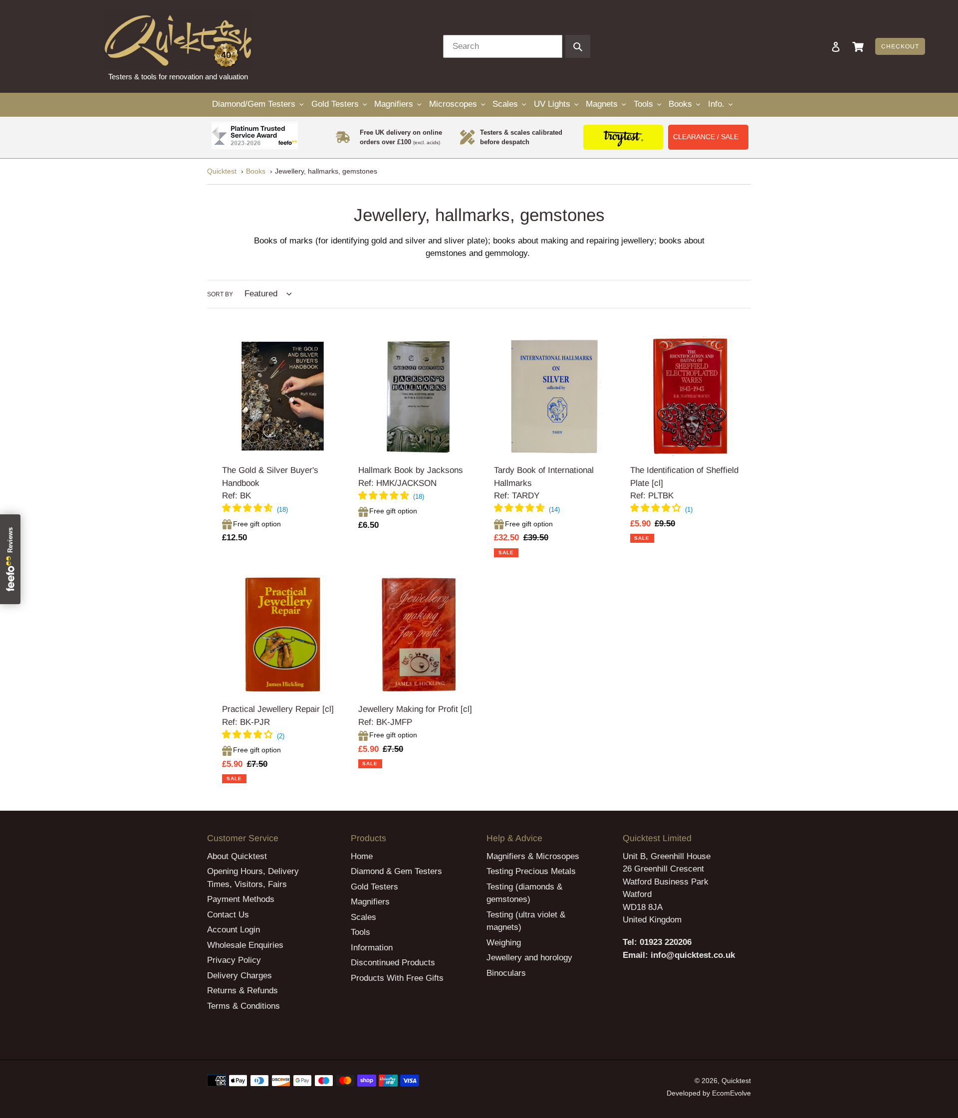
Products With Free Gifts (397, 978)
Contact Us (228, 914)
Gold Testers (374, 887)
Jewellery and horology (529, 957)
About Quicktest (237, 856)
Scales (363, 917)
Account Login (233, 929)
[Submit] (577, 46)
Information (372, 947)
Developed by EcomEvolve (709, 1093)
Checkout (900, 46)
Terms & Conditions (243, 1006)
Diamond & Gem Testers (396, 871)
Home (362, 856)
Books (255, 171)
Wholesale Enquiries (245, 945)
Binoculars (506, 973)
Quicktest (222, 171)
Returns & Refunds (242, 990)
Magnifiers (370, 901)
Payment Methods (240, 899)
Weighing (503, 942)
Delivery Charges (239, 975)
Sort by (220, 294)
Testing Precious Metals (531, 871)
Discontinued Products (393, 962)
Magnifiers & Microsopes (532, 856)
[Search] (822, 46)
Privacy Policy (234, 960)
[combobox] (502, 46)
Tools (360, 932)
